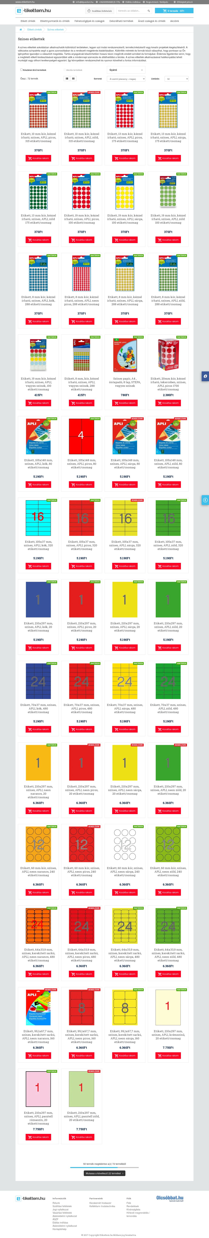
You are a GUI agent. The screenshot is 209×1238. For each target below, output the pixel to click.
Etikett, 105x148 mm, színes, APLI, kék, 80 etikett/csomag (38, 463)
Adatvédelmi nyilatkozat (65, 1216)
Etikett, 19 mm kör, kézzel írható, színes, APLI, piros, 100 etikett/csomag (81, 219)
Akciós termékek (74, 69)
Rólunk (56, 1202)
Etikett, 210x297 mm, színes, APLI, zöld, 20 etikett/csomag (168, 627)
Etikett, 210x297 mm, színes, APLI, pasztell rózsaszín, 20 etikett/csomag (38, 1118)
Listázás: (155, 78)
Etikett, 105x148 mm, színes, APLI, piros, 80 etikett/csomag (81, 463)
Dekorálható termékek (121, 21)
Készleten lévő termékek (34, 69)
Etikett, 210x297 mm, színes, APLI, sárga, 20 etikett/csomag (125, 627)
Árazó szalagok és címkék (151, 21)
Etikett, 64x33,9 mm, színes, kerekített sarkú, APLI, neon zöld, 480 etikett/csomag (168, 955)
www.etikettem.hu (25, 1)
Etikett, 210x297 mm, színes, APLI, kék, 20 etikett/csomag (38, 627)
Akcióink (174, 21)
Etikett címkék (28, 21)
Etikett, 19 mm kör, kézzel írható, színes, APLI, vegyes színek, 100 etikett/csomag (38, 384)
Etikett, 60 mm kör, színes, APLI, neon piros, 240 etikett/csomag (82, 871)
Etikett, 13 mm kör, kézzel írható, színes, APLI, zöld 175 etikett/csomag (38, 219)
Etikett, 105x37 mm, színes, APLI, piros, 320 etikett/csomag (81, 545)
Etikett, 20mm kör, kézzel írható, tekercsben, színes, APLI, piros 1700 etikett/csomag (168, 384)
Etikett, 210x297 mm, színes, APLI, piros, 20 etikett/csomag (81, 627)
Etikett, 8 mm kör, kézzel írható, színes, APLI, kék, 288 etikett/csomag (38, 300)
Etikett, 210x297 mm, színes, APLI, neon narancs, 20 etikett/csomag (38, 792)
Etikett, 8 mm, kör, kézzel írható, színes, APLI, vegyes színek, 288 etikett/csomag (81, 384)
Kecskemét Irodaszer (100, 1202)
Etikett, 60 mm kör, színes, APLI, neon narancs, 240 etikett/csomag (38, 871)
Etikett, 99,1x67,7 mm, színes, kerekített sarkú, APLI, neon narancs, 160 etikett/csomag (38, 1036)
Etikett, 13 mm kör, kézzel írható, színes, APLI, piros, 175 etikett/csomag (125, 137)
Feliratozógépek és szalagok (89, 21)
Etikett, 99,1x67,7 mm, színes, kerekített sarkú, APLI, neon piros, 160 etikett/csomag (81, 1036)
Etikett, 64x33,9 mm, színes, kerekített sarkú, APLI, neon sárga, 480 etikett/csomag (125, 955)
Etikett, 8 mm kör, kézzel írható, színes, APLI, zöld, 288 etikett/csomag (168, 300)
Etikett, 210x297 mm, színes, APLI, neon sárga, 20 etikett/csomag (125, 790)
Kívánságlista (133, 1209)
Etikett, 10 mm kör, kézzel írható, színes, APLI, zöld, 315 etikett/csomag (81, 137)
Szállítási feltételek (102, 10)
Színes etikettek (55, 29)
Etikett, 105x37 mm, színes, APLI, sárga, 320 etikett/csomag (125, 545)
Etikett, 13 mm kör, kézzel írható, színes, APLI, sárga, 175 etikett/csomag (168, 137)
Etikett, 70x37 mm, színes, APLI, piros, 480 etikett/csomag (82, 708)
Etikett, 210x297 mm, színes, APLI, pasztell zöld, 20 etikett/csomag (81, 1116)
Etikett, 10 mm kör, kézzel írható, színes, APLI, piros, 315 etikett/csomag (38, 137)
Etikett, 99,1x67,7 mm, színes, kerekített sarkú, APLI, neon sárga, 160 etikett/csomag (125, 1036)
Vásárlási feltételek (62, 1212)
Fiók (129, 1202)
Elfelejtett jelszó (185, 1)
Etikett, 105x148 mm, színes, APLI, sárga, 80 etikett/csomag (125, 463)
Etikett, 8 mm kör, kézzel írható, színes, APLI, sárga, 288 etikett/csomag (125, 300)
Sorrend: (98, 78)
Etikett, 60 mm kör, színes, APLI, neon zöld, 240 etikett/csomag (168, 871)
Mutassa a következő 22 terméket (103, 1173)
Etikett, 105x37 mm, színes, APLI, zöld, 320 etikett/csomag (168, 545)
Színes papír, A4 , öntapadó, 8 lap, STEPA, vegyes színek (125, 382)
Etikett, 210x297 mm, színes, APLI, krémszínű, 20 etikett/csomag (168, 1034)
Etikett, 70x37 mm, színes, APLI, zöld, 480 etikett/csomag (168, 708)
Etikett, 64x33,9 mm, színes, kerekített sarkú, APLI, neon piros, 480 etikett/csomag (81, 955)
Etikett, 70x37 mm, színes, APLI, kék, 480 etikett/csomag (38, 708)
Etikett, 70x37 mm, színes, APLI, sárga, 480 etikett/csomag (125, 708)
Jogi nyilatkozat (60, 1209)
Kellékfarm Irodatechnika (102, 1206)
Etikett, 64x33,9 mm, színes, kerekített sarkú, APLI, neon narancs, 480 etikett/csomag (38, 955)
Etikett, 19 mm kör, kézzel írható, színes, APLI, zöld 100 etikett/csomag (168, 219)
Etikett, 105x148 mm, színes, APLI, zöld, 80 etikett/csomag (168, 463)
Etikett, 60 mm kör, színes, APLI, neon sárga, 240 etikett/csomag (125, 871)
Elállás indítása (133, 1)
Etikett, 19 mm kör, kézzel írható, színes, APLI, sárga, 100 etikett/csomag (125, 219)
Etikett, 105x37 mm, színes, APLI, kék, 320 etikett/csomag (38, 545)
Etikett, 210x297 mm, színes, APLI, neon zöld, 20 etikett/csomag (168, 790)
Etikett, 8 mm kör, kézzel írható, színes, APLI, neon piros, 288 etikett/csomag (81, 300)
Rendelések (133, 1206)
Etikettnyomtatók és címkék (55, 21)
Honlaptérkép (59, 1229)
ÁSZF (55, 1219)
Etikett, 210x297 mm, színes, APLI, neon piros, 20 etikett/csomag (81, 790)
